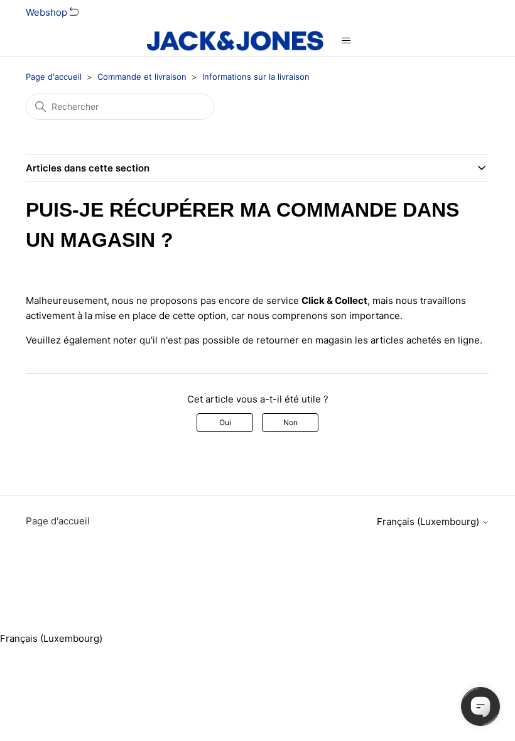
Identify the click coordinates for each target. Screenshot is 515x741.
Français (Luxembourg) (429, 521)
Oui (225, 422)
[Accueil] (235, 41)
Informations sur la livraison (256, 77)
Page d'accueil (54, 77)
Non (290, 422)
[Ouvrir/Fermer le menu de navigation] (345, 41)
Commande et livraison (142, 77)
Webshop (48, 12)
